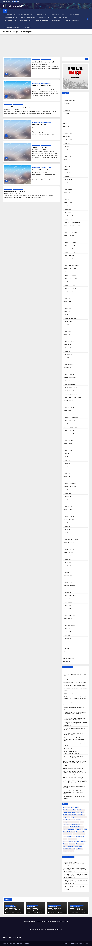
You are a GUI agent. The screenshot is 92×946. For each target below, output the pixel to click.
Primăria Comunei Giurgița (69, 275)
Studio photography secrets (41, 85)
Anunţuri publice (81, 814)
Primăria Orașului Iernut (69, 430)
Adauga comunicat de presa (76, 943)
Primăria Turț (66, 536)
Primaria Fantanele (67, 321)
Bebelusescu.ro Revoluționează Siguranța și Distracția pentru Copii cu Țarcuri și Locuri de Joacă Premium (75, 864)
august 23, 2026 (11, 912)
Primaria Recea (66, 463)
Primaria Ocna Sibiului (68, 407)
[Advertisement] (46, 44)
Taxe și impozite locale (68, 846)
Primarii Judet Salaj (41, 14)
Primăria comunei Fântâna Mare (71, 265)
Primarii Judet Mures (49, 11)
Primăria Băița (66, 159)
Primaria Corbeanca (68, 295)
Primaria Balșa (66, 163)
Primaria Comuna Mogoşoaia (70, 232)
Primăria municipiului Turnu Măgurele (72, 397)
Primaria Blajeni (66, 176)
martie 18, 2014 (37, 64)
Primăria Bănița (66, 166)
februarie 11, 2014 (9, 193)
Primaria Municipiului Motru (69, 384)
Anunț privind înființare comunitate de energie (74, 685)
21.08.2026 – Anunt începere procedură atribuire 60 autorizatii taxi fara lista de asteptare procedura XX (75, 698)
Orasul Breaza (66, 136)
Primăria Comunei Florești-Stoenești (71, 272)
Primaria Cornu (66, 298)
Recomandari (66, 648)
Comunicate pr (27, 27)
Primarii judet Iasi (57, 20)
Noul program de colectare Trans (71, 679)
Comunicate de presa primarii (38, 921)
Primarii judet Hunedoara (12, 24)
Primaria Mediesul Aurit (68, 364)
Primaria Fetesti (66, 324)
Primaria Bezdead (67, 173)
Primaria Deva (66, 311)
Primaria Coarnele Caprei (69, 215)
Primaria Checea (67, 209)
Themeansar (26, 943)
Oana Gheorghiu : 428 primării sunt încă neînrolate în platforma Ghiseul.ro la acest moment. (73, 792)
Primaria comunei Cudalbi (69, 255)
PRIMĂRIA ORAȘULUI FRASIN (70, 427)
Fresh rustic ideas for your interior (43, 62)
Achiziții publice (66, 807)
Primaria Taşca (66, 522)
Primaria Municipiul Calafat (69, 377)
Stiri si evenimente (80, 843)
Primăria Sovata (67, 499)
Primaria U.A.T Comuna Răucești (71, 539)
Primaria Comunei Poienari (69, 281)
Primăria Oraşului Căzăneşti (69, 420)
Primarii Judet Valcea (11, 20)
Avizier (85, 817)
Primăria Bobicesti (67, 179)
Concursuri (78, 819)
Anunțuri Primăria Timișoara (76, 817)
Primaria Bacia (66, 153)
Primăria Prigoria (67, 453)
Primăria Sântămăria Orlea (69, 486)
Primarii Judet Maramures (32, 11)
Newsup (21, 943)
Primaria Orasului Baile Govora (70, 417)
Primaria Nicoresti (67, 404)
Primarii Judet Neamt (64, 11)
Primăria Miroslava (67, 367)
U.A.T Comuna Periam (68, 658)
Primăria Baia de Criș (68, 156)
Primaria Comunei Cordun (69, 252)
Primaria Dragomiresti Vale (69, 318)
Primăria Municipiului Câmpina (70, 381)
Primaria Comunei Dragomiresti (70, 262)
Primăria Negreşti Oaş (68, 400)
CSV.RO (35, 929)
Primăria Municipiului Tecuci (70, 387)
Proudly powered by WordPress (9, 943)
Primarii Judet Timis (44, 17)
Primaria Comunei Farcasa (69, 268)
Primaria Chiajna (67, 212)
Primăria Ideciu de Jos (68, 341)
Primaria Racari (66, 460)
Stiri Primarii (27, 921)
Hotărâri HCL (65, 826)
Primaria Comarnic (67, 219)
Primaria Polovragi (67, 450)
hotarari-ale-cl (66, 824)
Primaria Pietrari (67, 447)
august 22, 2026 (32, 912)
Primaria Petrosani (67, 443)
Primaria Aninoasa (67, 149)
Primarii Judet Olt (10, 14)
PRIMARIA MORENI (68, 371)
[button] (85, 19)
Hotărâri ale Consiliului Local (76, 824)
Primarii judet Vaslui (26, 20)
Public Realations (63, 921)
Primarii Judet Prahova (25, 14)
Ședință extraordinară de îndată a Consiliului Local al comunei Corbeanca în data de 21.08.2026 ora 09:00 (75, 739)
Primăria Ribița (66, 466)
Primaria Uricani (67, 546)
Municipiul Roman (67, 133)
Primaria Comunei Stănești (69, 291)
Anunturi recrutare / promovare (69, 814)
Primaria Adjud (66, 143)
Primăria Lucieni (67, 347)
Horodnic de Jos (67, 126)
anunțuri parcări (66, 817)
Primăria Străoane (67, 506)
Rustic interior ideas (39, 125)
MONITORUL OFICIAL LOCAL (69, 831)
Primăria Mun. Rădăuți (68, 374)
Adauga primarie (66, 943)
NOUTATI (78, 831)
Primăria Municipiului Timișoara (70, 390)
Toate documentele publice (69, 848)
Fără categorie (76, 821)
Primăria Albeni (66, 146)
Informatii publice (79, 829)
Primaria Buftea (66, 199)
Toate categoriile (78, 846)
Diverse (64, 123)
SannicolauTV (83, 841)
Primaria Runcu (66, 480)
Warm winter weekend (40, 147)
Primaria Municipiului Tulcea (70, 394)
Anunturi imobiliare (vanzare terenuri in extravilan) (73, 812)
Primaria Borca (66, 182)
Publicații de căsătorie (68, 841)
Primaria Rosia (66, 473)
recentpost (76, 841)
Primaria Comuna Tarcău (69, 235)
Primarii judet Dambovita (12, 27)
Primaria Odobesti (67, 410)
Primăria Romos (67, 470)
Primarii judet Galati (43, 24)
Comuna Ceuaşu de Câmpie (69, 100)
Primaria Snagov (67, 496)
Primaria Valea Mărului (68, 549)
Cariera (73, 819)
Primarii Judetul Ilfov (15, 11)
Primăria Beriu (66, 169)
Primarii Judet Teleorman (28, 17)
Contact (87, 943)
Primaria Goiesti (66, 338)
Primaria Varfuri (67, 556)
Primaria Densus (67, 308)
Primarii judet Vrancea (42, 20)
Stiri (64, 651)
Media (85, 829)
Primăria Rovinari (67, 476)
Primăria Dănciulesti (67, 301)
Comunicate (66, 113)
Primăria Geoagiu (67, 331)
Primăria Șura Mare (67, 509)
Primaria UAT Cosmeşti (68, 542)
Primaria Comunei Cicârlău (69, 245)
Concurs (65, 116)
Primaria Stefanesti (67, 503)
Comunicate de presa (51, 921)
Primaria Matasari (67, 361)
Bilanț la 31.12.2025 (67, 748)
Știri (72, 851)
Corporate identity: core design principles (18, 107)
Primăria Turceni (67, 532)
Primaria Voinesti (67, 559)
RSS (83, 943)
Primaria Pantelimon (68, 440)
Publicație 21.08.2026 (68, 693)
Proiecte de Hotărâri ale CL (69, 836)
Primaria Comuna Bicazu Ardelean (71, 222)
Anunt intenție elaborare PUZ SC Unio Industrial (74, 682)
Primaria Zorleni (67, 565)
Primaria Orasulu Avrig (68, 414)
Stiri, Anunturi (72, 843)
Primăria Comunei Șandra (69, 285)
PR (57, 921)
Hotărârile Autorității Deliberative (76, 826)
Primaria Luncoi (66, 351)
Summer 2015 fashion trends (42, 170)
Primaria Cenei (66, 206)
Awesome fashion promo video (14, 191)
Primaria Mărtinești (67, 357)
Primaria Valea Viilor (68, 552)
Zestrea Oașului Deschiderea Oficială (72, 671)
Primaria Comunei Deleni (69, 258)
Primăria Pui (66, 456)
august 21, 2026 (53, 912)
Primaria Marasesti (67, 354)
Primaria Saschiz (67, 489)
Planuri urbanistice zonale (78, 834)
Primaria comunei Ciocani (69, 248)
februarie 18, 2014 (38, 149)
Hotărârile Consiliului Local (68, 829)
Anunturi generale (81, 809)
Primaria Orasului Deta (68, 423)
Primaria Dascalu (67, 305)
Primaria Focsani (67, 328)
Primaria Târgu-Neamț (68, 516)
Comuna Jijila (66, 106)
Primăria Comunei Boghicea (69, 242)
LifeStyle (65, 130)
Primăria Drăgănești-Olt (68, 314)
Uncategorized (66, 661)
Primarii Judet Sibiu (73, 14)
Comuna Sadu (66, 110)
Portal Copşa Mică (67, 139)
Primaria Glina (66, 334)
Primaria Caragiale (36, 59)
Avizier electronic (66, 819)
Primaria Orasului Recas (69, 437)
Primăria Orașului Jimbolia (69, 433)
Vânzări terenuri (66, 851)
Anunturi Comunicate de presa (69, 809)
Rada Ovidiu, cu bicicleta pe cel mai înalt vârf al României (34, 909)
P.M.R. (83, 831)
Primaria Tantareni (67, 513)
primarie (45, 64)
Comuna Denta (66, 103)
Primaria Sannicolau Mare (69, 483)
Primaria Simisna (67, 493)
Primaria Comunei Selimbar (69, 288)
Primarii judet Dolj (74, 24)
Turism (64, 655)
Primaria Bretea (66, 192)
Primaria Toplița (66, 529)
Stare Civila (65, 843)
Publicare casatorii (80, 836)
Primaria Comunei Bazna (69, 239)
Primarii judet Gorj (28, 24)
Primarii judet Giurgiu (59, 24)
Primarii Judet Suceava (11, 17)
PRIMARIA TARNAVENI (69, 519)
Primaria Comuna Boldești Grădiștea (71, 225)
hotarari (82, 821)
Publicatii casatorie (72, 838)
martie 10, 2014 (37, 127)
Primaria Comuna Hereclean (70, 229)
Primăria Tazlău (66, 526)
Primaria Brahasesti (67, 189)
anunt (72, 807)
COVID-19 (65, 120)
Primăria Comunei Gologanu (70, 278)
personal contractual (67, 834)
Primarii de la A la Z (13, 6)
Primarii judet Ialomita (73, 20)
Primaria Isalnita (67, 344)
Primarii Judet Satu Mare (57, 14)
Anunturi (65, 97)
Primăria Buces (66, 196)
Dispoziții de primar (67, 821)
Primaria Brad (66, 186)
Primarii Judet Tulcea (60, 17)
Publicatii (65, 838)
